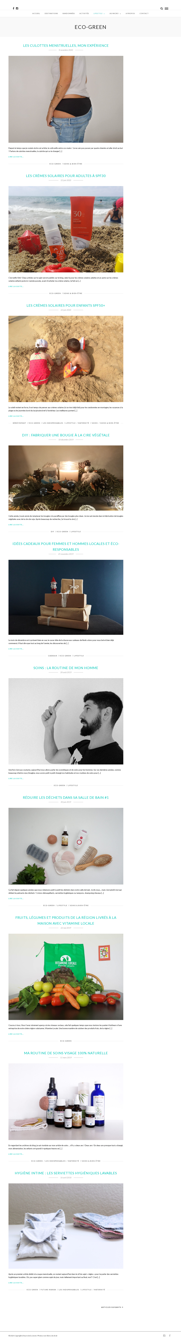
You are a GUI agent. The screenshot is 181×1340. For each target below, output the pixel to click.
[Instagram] (17, 8)
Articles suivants (111, 1307)
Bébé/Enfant (19, 423)
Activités (84, 13)
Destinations (51, 13)
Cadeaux (52, 656)
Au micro (114, 13)
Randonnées (69, 13)
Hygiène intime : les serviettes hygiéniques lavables (66, 1173)
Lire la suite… (16, 157)
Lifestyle (98, 13)
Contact (144, 13)
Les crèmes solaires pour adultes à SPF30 (66, 176)
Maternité (83, 423)
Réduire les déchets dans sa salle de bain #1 (66, 797)
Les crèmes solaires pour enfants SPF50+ (66, 305)
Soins (95, 423)
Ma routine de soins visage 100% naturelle (66, 1053)
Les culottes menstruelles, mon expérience (66, 45)
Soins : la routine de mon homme (66, 668)
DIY (52, 531)
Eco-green (55, 164)
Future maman (48, 1290)
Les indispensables (53, 423)
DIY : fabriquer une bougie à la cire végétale (66, 435)
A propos (130, 13)
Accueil (36, 13)
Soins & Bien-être (72, 164)
